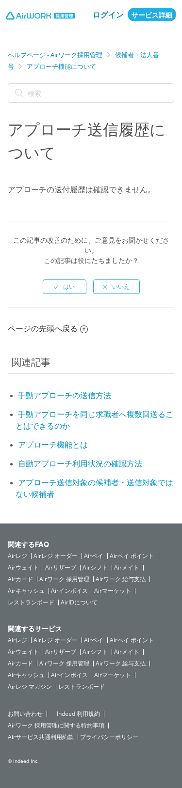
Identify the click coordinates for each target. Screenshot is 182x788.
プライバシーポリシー (109, 737)
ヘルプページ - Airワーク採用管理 (55, 54)
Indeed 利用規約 (78, 714)
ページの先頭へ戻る (43, 328)
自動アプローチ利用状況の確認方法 (80, 463)
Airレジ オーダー (55, 556)
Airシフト (95, 568)
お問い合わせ (25, 714)
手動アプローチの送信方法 (64, 395)
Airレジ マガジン (30, 687)
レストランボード (31, 602)
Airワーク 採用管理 (64, 579)
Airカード (20, 579)
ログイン (108, 14)
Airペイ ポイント (132, 556)
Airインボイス (69, 591)
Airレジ (17, 556)
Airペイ (93, 556)
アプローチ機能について (61, 66)
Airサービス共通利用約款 (41, 737)
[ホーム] (40, 17)
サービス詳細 (152, 14)
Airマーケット (112, 591)
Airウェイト (23, 568)
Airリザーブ (60, 568)
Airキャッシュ (26, 591)
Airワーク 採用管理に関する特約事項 (56, 725)
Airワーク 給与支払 (121, 579)
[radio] (64, 286)
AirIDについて (79, 602)
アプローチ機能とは (53, 444)
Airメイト (126, 568)
